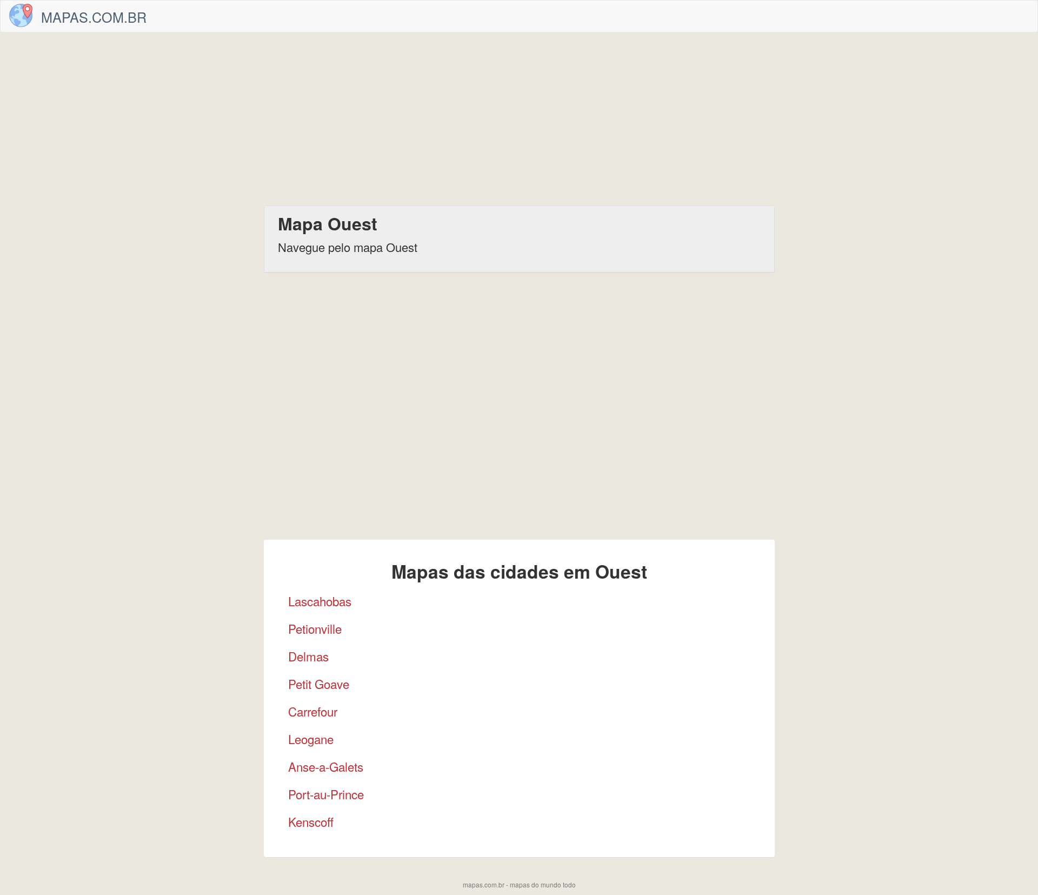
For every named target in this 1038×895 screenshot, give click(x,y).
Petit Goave (318, 683)
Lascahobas (319, 600)
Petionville (315, 628)
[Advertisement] (519, 119)
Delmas (308, 656)
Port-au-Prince (326, 794)
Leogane (311, 738)
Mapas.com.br (94, 16)
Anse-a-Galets (325, 766)
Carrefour (312, 711)
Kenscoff (311, 821)
